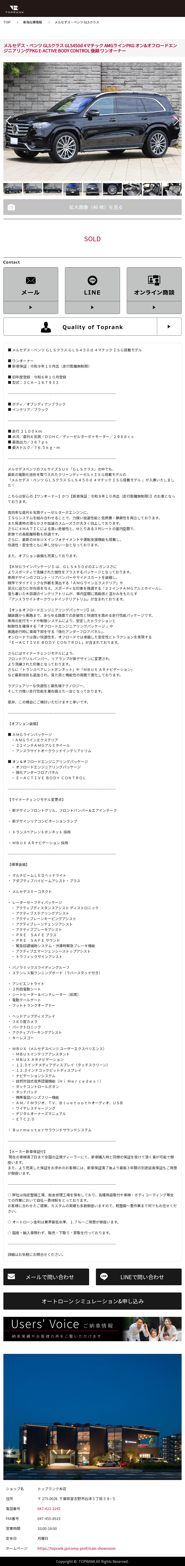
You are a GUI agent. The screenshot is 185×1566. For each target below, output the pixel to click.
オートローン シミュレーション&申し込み (93, 1301)
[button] (9, 121)
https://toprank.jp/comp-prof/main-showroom (76, 1548)
